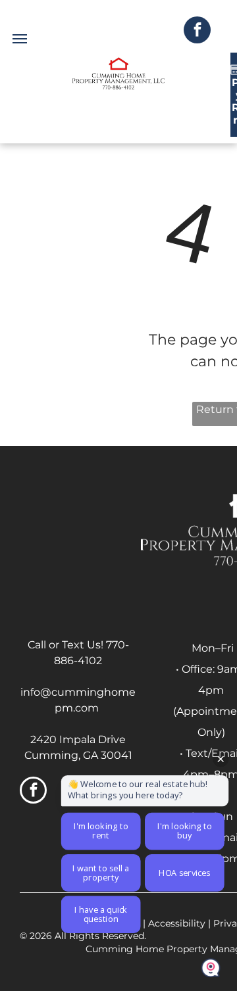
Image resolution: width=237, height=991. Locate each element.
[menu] (20, 39)
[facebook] (197, 31)
